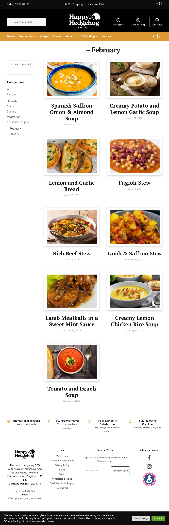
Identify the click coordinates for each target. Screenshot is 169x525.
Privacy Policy (62, 465)
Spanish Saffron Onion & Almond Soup (71, 112)
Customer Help (138, 24)
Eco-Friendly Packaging (62, 483)
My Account (118, 24)
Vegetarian (13, 117)
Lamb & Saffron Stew (134, 253)
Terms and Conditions (62, 460)
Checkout (157, 24)
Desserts (12, 101)
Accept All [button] (158, 518)
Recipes (12, 94)
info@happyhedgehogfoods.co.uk (25, 498)
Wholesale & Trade (62, 479)
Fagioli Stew (134, 182)
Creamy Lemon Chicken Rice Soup (134, 321)
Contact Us (62, 488)
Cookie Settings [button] (141, 518)
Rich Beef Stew (71, 253)
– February (14, 128)
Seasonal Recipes (18, 122)
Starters (11, 111)
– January (13, 134)
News (62, 469)
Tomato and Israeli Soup (71, 391)
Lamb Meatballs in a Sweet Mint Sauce (71, 321)
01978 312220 (27, 491)
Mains (10, 106)
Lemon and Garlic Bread (72, 186)
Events (62, 474)
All (8, 89)
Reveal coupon (120, 470)
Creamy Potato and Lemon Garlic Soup (134, 108)
